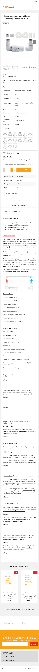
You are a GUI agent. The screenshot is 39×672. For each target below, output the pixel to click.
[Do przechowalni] (34, 170)
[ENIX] (29, 623)
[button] (19, 653)
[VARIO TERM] (34, 75)
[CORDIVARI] (10, 623)
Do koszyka (25, 169)
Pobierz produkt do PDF (12, 193)
